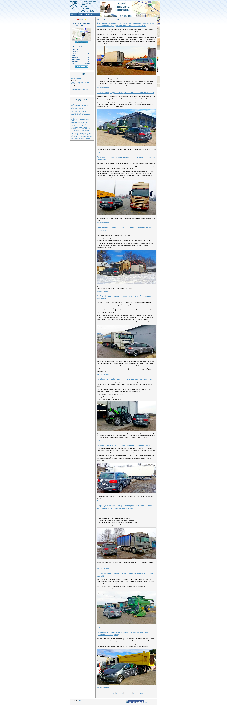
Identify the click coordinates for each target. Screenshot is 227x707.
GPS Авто (80, 700)
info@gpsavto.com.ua (149, 702)
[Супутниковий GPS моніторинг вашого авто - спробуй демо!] (81, 34)
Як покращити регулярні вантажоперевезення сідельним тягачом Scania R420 (80, 114)
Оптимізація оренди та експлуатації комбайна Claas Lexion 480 (125, 93)
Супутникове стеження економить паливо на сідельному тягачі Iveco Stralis (81, 119)
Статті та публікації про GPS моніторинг (81, 138)
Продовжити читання (102, 87)
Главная (100, 20)
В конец (141, 693)
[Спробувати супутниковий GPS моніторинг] (82, 42)
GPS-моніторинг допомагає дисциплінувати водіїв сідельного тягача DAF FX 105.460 (80, 124)
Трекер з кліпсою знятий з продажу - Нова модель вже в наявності (81, 88)
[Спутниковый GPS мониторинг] (84, 9)
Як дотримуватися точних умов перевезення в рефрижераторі (125, 445)
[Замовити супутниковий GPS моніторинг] (82, 67)
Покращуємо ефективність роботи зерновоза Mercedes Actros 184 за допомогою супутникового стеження (81, 135)
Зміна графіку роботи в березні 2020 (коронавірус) (80, 83)
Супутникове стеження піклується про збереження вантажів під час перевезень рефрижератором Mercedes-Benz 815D (81, 106)
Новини (73, 92)
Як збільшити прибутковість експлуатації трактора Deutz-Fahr (124, 379)
